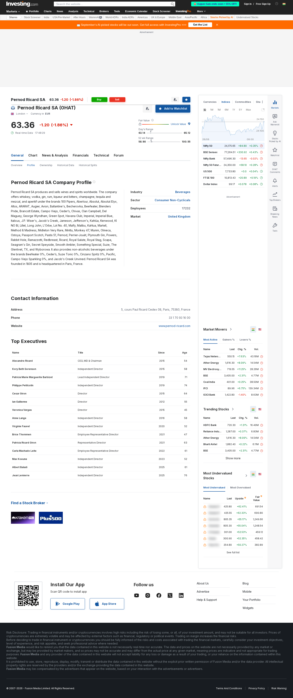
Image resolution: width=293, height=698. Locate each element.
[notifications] (276, 4)
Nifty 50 (207, 145)
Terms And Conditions (229, 688)
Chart (32, 155)
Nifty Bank (209, 158)
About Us (203, 583)
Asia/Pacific (191, 17)
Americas (143, 17)
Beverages (182, 192)
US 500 (207, 171)
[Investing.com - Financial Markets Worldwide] (22, 4)
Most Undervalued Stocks (217, 475)
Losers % (245, 339)
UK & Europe (158, 17)
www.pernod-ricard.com (174, 326)
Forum (119, 155)
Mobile (247, 591)
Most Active (210, 339)
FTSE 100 (208, 177)
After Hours (79, 17)
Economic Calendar (136, 11)
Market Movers (215, 329)
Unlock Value (178, 124)
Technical (101, 155)
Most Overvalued (240, 487)
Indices (225, 101)
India (46, 17)
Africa (204, 17)
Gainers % (228, 339)
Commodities (243, 101)
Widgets (248, 608)
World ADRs (112, 17)
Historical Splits (88, 165)
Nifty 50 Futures (212, 164)
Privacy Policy (257, 688)
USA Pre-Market (61, 17)
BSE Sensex (210, 152)
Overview (16, 165)
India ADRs (128, 17)
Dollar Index (210, 184)
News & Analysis (55, 155)
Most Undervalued (214, 487)
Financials (81, 155)
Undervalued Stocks (247, 17)
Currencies (209, 101)
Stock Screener (161, 11)
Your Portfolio (252, 599)
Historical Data (65, 165)
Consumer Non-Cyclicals (172, 200)
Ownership (46, 165)
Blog (246, 583)
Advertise (203, 591)
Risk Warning (278, 688)
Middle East (175, 17)
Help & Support (207, 599)
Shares (13, 17)
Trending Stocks (216, 409)
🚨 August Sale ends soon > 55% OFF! (215, 4)
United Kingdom (179, 216)
